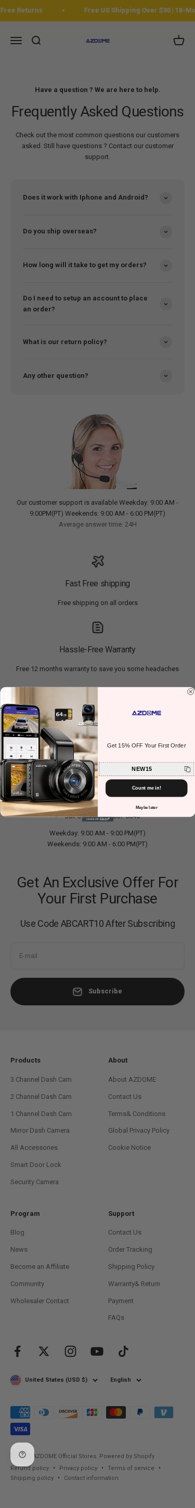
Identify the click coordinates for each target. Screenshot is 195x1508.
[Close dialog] (190, 691)
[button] (146, 769)
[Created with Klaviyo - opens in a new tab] (97, 819)
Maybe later (146, 807)
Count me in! (146, 788)
